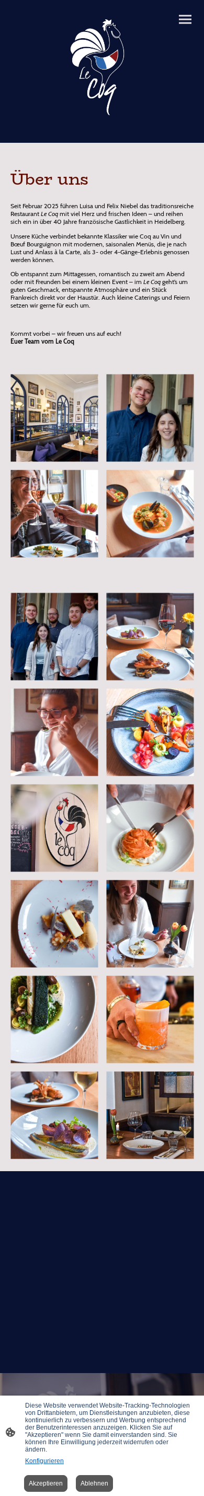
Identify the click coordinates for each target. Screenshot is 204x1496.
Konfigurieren (44, 1461)
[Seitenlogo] (101, 67)
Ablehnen (94, 1483)
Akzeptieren (46, 1483)
